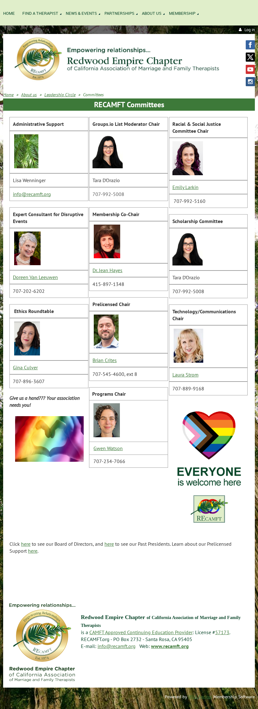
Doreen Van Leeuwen (35, 277)
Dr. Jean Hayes (107, 270)
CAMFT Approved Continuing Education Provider (141, 632)
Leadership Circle (60, 95)
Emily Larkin (185, 187)
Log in (249, 29)
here (26, 544)
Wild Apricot (200, 697)
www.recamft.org (170, 646)
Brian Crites (105, 360)
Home (8, 95)
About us (29, 95)
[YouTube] (250, 69)
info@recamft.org (32, 194)
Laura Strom (185, 374)
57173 (222, 632)
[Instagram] (250, 81)
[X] (250, 57)
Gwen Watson (108, 448)
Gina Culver (25, 367)
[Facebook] (250, 44)
